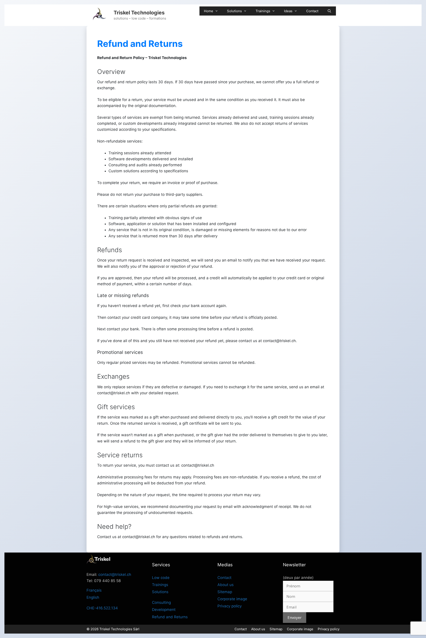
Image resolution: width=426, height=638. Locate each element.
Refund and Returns (170, 617)
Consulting (161, 602)
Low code (161, 577)
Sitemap (224, 592)
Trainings (263, 11)
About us (225, 585)
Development (164, 609)
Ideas (288, 11)
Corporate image (232, 599)
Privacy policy (229, 606)
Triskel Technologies (139, 13)
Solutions (234, 11)
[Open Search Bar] (329, 11)
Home (208, 11)
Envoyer (295, 617)
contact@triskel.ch (114, 574)
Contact (312, 11)
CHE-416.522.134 (102, 608)
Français (94, 590)
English (93, 597)
